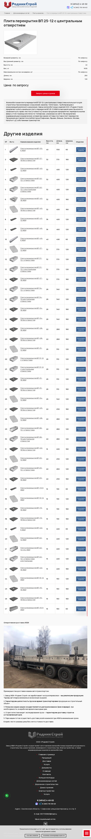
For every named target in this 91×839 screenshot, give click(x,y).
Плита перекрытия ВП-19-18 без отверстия (31, 519)
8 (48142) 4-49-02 (79, 4)
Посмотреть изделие (81, 149)
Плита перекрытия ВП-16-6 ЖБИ (31, 608)
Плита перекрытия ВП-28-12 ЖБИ (31, 419)
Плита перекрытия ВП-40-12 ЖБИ (31, 169)
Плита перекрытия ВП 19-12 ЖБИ (32, 499)
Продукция (46, 758)
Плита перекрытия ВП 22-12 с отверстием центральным (31, 559)
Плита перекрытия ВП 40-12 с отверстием (31, 179)
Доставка (46, 761)
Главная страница (47, 754)
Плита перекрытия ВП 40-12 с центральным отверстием (31, 189)
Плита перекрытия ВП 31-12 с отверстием (32, 359)
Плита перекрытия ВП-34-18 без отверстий (31, 319)
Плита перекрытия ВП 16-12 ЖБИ (32, 579)
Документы (47, 768)
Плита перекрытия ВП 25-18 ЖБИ (31, 479)
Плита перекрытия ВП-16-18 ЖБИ (31, 589)
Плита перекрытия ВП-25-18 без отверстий (31, 409)
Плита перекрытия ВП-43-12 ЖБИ (31, 219)
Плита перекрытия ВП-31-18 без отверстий (31, 389)
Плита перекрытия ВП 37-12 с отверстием (31, 259)
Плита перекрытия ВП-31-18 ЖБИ (31, 379)
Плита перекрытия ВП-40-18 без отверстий (31, 209)
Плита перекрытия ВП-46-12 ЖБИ (31, 229)
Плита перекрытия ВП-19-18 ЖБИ (31, 509)
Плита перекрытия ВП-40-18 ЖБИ (31, 199)
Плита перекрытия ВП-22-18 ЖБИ (31, 569)
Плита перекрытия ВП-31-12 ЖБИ (31, 349)
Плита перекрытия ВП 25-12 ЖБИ (31, 459)
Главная (7, 13)
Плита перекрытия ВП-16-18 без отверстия (31, 599)
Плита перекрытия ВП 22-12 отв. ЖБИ (31, 549)
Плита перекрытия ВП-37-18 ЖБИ (31, 279)
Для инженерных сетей (21, 13)
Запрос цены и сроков (45, 93)
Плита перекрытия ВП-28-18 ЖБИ (31, 329)
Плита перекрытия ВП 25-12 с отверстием (31, 469)
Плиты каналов (38, 13)
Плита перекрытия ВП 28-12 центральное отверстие (31, 439)
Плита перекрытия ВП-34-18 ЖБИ (31, 309)
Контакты (47, 774)
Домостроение (46, 788)
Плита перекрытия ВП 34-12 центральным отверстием (31, 299)
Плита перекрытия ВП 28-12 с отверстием (31, 429)
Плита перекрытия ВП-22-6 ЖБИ (31, 529)
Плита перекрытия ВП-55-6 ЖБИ (31, 149)
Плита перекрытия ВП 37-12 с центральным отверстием (31, 269)
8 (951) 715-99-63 (80, 7)
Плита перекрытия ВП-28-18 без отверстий (31, 339)
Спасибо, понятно (32, 835)
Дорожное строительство (46, 784)
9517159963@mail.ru (48, 814)
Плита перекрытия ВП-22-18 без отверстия (31, 449)
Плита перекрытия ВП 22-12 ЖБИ (31, 539)
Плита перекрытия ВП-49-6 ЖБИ (31, 239)
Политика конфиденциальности (54, 835)
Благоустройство (46, 791)
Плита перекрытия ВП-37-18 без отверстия (31, 159)
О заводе (47, 771)
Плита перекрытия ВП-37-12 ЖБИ (31, 249)
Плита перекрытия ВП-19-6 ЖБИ (31, 489)
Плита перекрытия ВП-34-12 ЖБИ (31, 399)
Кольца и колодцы (46, 778)
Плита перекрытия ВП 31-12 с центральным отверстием (32, 369)
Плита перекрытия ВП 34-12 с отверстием (31, 289)
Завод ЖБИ (10, 746)
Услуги (47, 764)
